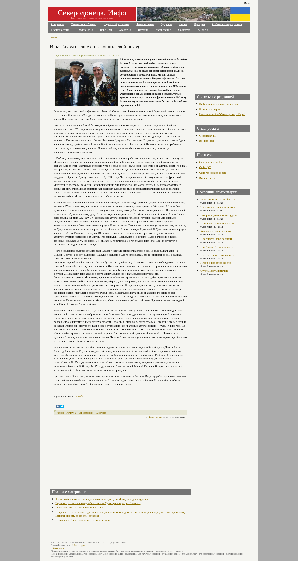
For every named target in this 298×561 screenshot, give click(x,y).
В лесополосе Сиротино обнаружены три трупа (82, 520)
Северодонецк (86, 412)
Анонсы (203, 29)
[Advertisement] (85, 453)
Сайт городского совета (212, 172)
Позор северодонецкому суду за (218, 215)
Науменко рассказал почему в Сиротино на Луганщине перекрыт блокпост (97, 503)
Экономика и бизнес (83, 24)
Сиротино (101, 412)
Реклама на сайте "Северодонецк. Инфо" (222, 114)
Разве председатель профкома (217, 223)
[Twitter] (62, 406)
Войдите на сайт (155, 416)
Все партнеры (207, 178)
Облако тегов (57, 548)
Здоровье (166, 24)
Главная (53, 37)
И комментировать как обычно (217, 255)
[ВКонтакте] (58, 406)
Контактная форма (209, 109)
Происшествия (60, 29)
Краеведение (163, 29)
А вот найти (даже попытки (216, 239)
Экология (125, 29)
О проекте (57, 24)
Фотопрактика (207, 135)
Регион (60, 412)
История (143, 29)
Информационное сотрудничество (219, 104)
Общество (184, 29)
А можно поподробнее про (215, 262)
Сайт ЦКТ (205, 167)
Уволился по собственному (215, 231)
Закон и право (145, 24)
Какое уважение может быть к (217, 199)
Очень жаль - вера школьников (217, 207)
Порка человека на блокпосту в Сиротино (79, 507)
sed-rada (78, 396)
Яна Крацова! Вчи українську (217, 247)
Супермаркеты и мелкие (214, 270)
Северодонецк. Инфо (92, 12)
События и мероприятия (227, 24)
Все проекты (206, 140)
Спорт (183, 24)
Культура (199, 24)
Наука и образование (116, 24)
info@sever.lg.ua (77, 545)
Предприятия (85, 29)
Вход (247, 2)
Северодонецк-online (211, 162)
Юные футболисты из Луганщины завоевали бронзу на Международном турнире (101, 499)
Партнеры (106, 29)
